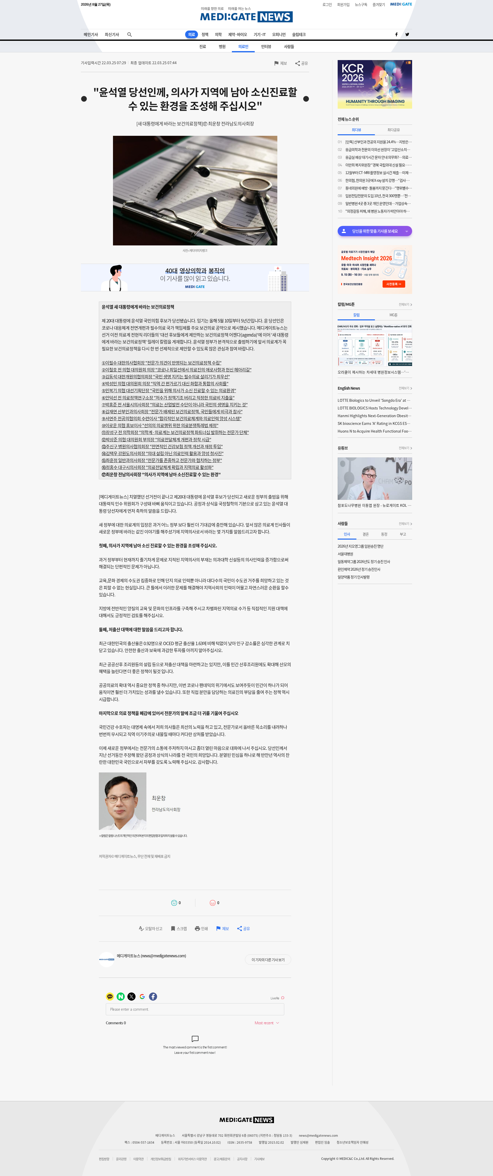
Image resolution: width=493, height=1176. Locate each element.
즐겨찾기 (379, 4)
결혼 (366, 534)
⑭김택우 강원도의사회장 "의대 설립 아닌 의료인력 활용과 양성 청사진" (162, 453)
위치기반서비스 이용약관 (192, 1159)
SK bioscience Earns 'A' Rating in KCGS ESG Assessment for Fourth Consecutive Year (375, 423)
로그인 (327, 4)
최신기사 (112, 34)
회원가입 (343, 4)
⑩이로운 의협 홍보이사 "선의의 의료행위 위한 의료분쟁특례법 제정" (160, 425)
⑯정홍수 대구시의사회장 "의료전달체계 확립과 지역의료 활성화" (157, 467)
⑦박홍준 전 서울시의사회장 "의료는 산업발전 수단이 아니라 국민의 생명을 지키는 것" (175, 404)
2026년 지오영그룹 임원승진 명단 (360, 546)
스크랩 (182, 928)
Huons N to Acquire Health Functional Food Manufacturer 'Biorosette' (375, 431)
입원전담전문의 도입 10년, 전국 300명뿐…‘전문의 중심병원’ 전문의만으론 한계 (378, 195)
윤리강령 (121, 1159)
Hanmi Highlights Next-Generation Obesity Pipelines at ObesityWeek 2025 (375, 415)
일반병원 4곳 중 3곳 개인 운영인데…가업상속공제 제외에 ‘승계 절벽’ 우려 (378, 203)
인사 (347, 534)
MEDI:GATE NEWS (246, 14)
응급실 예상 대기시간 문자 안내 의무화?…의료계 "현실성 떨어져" (378, 157)
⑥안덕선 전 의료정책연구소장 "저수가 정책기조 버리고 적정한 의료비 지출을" (168, 397)
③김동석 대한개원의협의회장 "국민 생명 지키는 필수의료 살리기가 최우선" (166, 376)
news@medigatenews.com (318, 1135)
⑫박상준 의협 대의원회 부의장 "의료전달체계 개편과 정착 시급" (156, 439)
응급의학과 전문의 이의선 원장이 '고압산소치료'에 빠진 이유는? (378, 149)
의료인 (243, 46)
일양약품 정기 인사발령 (353, 576)
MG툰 (393, 314)
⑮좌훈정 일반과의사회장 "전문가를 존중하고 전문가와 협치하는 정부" (162, 460)
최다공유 (393, 129)
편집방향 (104, 1159)
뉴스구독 (361, 4)
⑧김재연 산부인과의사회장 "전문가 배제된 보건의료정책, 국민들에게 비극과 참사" (172, 411)
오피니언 (279, 34)
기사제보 (259, 1159)
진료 (202, 46)
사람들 (289, 46)
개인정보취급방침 (160, 1159)
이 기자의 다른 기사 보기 (268, 959)
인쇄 (204, 928)
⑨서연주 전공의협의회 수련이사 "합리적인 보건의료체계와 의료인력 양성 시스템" (171, 418)
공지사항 (242, 1159)
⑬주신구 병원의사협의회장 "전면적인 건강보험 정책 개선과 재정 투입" (162, 446)
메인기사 (91, 34)
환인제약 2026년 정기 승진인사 (359, 569)
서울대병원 (345, 553)
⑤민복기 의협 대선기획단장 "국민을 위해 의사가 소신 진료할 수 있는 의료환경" (169, 390)
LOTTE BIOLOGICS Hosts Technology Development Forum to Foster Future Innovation (375, 407)
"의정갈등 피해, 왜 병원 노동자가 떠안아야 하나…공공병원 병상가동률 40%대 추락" (378, 211)
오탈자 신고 (153, 928)
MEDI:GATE (401, 4)
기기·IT (260, 34)
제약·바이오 (237, 34)
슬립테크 (299, 34)
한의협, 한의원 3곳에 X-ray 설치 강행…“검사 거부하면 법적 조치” (378, 180)
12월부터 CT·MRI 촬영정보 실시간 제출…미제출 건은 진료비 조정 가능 (378, 172)
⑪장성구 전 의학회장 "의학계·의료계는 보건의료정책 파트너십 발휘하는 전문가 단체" (175, 432)
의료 (191, 34)
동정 (384, 534)
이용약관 (138, 1159)
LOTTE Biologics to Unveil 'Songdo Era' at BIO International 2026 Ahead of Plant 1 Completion (375, 400)
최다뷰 (356, 129)
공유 (304, 63)
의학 (218, 34)
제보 (283, 63)
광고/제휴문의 (222, 1159)
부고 (403, 534)
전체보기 (404, 304)
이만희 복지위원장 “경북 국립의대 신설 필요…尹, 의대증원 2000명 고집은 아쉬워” (378, 164)
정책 (205, 34)
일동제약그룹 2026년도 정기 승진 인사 (364, 561)
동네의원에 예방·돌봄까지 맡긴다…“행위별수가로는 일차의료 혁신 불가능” (378, 187)
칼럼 (356, 314)
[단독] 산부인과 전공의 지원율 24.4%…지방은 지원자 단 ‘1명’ (378, 141)
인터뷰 (266, 46)
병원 (222, 46)
